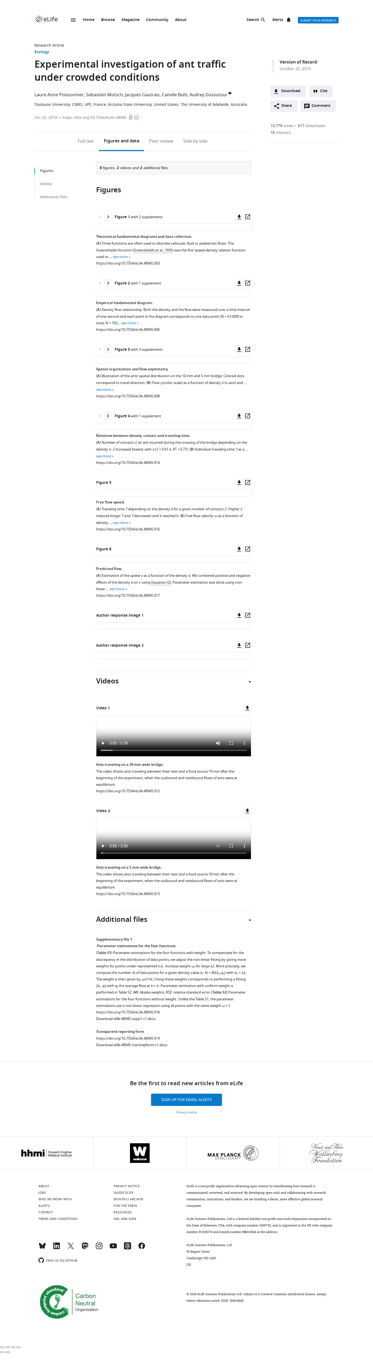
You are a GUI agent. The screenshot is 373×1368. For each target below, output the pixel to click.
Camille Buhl (174, 95)
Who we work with (55, 1199)
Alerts (277, 20)
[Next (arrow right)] (7, 1352)
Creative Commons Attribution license (287, 1294)
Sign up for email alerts (186, 1100)
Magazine (131, 20)
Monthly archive (129, 1199)
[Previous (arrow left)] (2, 1352)
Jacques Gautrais (142, 95)
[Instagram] (99, 1248)
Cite (323, 91)
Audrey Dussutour (208, 95)
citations (280, 133)
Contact (46, 1212)
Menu (73, 20)
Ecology (41, 52)
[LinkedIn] (56, 1248)
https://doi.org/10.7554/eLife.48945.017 (128, 595)
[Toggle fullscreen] (13, 1347)
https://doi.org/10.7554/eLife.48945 (95, 118)
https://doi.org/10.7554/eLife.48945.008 (128, 396)
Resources (123, 1212)
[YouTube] (113, 1248)
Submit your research (318, 20)
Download (290, 91)
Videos (46, 184)
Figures (121, 141)
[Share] (7, 1347)
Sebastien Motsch (104, 95)
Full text (86, 141)
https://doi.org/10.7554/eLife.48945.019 (128, 1038)
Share (286, 106)
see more (120, 257)
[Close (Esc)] (2, 1347)
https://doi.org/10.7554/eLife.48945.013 (128, 893)
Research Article (49, 45)
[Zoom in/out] (18, 1347)
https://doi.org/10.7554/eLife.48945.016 (128, 529)
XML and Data (125, 1219)
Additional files (53, 197)
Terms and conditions (58, 1219)
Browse (108, 20)
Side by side (195, 141)
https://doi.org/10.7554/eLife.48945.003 (128, 263)
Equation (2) (161, 582)
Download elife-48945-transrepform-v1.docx (131, 1045)
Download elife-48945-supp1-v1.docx (126, 1018)
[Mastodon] (85, 1248)
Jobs (42, 1192)
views (282, 126)
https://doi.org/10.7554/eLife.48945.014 (128, 462)
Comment (322, 107)
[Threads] (127, 1248)
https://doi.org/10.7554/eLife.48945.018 (128, 1012)
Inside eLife (124, 1192)
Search (253, 20)
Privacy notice (186, 1112)
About (181, 20)
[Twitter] (71, 1248)
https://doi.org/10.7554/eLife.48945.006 (128, 329)
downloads (311, 126)
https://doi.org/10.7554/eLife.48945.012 (128, 791)
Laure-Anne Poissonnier (59, 95)
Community (157, 20)
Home (88, 20)
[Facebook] (142, 1248)
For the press (125, 1206)
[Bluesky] (42, 1248)
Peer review (161, 141)
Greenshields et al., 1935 (153, 250)
